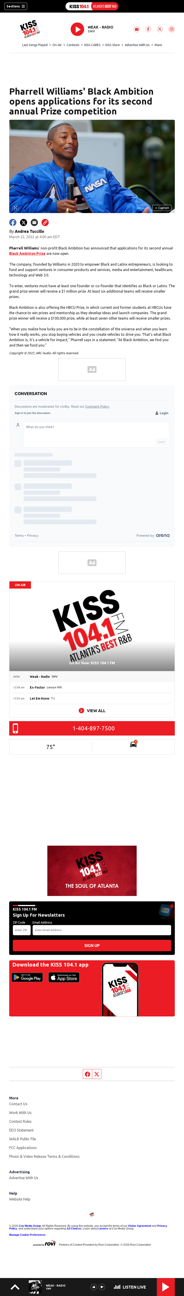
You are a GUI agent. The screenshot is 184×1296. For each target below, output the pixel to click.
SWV (91, 31)
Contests (73, 45)
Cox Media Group (30, 1225)
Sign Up (92, 945)
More (158, 45)
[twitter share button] (23, 222)
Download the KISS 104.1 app (50, 965)
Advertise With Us (137, 45)
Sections (13, 6)
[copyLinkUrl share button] (45, 222)
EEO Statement (21, 1130)
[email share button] (34, 222)
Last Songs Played (35, 45)
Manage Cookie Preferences (27, 1234)
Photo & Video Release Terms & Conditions (44, 1156)
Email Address (42, 922)
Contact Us (18, 1104)
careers (103, 1228)
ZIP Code (19, 922)
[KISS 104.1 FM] (92, 6)
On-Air (57, 45)
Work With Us (20, 1113)
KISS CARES (92, 45)
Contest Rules (20, 1121)
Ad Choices (74, 1228)
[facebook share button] (12, 222)
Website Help (19, 1199)
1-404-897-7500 (93, 728)
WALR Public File (22, 1139)
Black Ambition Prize (27, 253)
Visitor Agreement (139, 1225)
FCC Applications (23, 1148)
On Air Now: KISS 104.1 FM (92, 663)
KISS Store (112, 45)
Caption (162, 208)
